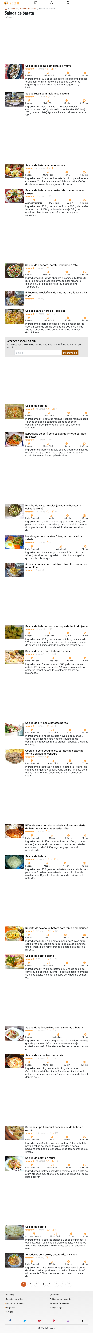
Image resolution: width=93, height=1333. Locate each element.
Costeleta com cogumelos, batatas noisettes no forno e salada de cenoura (54, 752)
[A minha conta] (51, 3)
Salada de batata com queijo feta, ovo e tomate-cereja (54, 192)
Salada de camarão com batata (44, 1055)
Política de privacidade (60, 1299)
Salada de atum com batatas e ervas (47, 651)
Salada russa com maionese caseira (47, 93)
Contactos (54, 1295)
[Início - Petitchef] (6, 8)
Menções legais (57, 1307)
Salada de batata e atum (40, 1157)
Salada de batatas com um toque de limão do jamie (56, 626)
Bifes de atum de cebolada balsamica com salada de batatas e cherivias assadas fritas (55, 827)
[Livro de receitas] (35, 3)
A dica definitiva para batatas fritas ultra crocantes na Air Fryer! (56, 566)
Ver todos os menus (15, 1303)
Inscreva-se (70, 352)
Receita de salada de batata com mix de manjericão (56, 927)
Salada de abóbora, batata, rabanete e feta (51, 265)
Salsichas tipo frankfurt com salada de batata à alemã (54, 1129)
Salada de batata (35, 856)
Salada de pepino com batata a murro (48, 65)
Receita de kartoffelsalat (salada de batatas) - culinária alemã (53, 507)
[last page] (69, 1284)
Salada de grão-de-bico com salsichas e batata (54, 1027)
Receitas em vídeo (14, 1299)
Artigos (9, 1312)
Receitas (10, 1295)
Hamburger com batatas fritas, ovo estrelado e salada (53, 538)
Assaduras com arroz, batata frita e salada (51, 1254)
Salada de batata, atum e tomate (45, 165)
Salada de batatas (36, 405)
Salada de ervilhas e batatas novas (46, 722)
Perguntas (10, 1307)
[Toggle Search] (68, 3)
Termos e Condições (59, 1303)
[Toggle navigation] (85, 3)
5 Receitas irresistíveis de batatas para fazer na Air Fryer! (56, 294)
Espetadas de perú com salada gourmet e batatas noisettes (55, 435)
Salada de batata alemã (39, 955)
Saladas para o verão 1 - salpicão (45, 310)
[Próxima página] (63, 1284)
